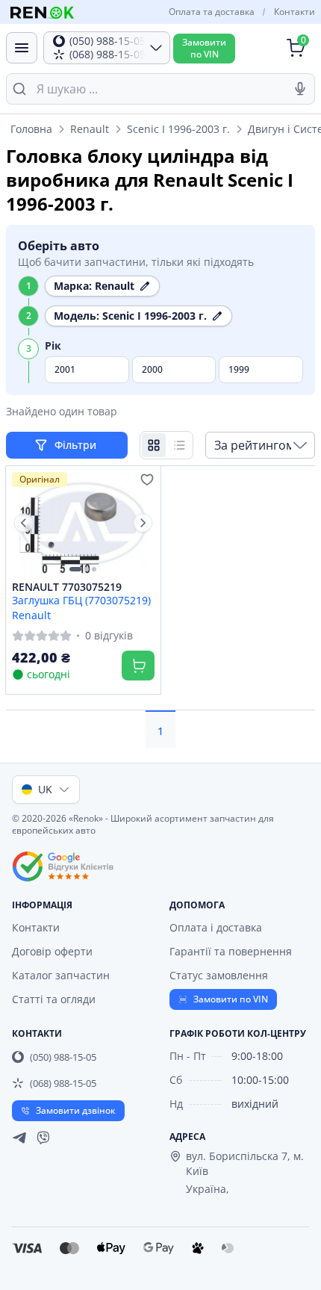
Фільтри (76, 445)
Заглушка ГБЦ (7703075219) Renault (81, 607)
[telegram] (19, 1137)
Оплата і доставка (215, 927)
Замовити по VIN (230, 999)
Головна (31, 129)
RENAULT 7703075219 (67, 587)
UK (45, 789)
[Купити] (138, 665)
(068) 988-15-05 (63, 1083)
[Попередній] (24, 523)
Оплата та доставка (212, 11)
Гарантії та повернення (230, 951)
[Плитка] (154, 445)
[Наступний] (143, 523)
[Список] (179, 445)
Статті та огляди (54, 999)
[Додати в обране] (147, 479)
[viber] (43, 1137)
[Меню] (21, 47)
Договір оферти (52, 951)
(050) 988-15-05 (63, 1057)
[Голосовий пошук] (300, 89)
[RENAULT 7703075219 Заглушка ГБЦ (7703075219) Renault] (83, 523)
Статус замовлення (218, 975)
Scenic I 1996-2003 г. (178, 129)
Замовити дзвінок (76, 1110)
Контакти (294, 11)
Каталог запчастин (61, 975)
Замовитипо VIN (204, 48)
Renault (89, 129)
